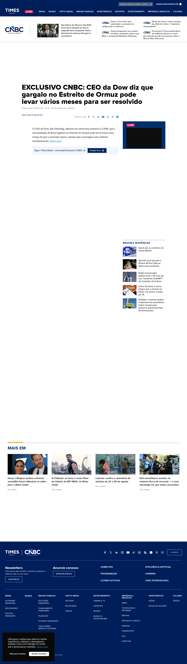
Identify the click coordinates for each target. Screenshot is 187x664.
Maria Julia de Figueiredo (32, 115)
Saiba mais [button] (42, 647)
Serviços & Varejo (131, 621)
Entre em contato (64, 574)
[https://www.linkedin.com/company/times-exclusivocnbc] (116, 552)
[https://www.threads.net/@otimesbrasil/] (156, 552)
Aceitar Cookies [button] (39, 654)
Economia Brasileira (10, 602)
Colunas (177, 11)
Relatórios (71, 606)
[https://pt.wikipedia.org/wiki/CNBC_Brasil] (139, 552)
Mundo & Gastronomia (100, 617)
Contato (174, 552)
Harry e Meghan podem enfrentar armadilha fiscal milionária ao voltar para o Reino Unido (27, 481)
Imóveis (125, 615)
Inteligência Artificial (158, 567)
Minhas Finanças (85, 11)
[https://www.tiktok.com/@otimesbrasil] (133, 552)
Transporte (128, 631)
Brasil (42, 11)
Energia (126, 626)
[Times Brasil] (12, 11)
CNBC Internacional (157, 580)
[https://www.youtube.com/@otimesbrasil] (128, 552)
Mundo (52, 11)
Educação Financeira (43, 602)
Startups (126, 641)
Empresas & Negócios (159, 11)
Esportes (119, 11)
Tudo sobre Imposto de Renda (47, 627)
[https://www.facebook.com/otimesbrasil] (105, 552)
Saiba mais (55, 141)
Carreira (150, 573)
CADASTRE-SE (13, 579)
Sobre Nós (107, 567)
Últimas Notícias (110, 580)
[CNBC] (14, 30)
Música (97, 611)
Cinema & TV (99, 601)
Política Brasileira (10, 614)
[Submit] (151, 4)
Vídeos (68, 611)
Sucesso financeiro (48, 621)
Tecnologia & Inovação (128, 609)
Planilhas (43, 616)
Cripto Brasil (66, 11)
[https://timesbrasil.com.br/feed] (145, 552)
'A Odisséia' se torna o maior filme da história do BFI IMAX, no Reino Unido (70, 481)
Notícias (69, 601)
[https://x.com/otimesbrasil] (110, 552)
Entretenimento (136, 11)
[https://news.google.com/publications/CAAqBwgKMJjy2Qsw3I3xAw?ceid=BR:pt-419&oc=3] (151, 552)
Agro (124, 603)
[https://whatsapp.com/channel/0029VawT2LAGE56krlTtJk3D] (162, 552)
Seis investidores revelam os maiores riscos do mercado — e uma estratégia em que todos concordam (159, 481)
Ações (152, 601)
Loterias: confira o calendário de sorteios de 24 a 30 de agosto (113, 480)
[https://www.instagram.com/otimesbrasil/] (122, 552)
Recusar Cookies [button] (18, 654)
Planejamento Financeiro (45, 609)
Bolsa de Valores (157, 606)
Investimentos (104, 11)
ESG (123, 636)
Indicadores (11, 608)
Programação (109, 573)
